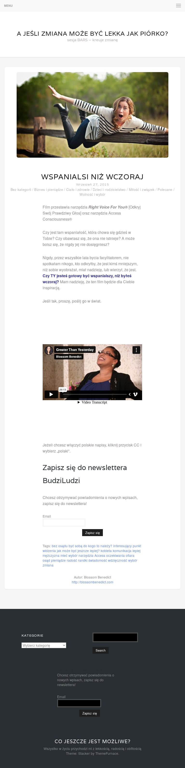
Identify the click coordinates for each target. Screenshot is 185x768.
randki (82, 560)
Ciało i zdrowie (78, 189)
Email (47, 516)
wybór (132, 560)
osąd (46, 560)
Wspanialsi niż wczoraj (92, 177)
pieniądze (58, 560)
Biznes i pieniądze (48, 189)
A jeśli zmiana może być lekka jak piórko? (92, 33)
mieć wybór (69, 555)
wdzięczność (117, 560)
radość (72, 560)
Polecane (165, 189)
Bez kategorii (21, 189)
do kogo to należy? (97, 545)
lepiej (136, 550)
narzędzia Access (92, 555)
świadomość (97, 560)
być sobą (75, 545)
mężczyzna (51, 555)
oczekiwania (115, 555)
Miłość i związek (142, 189)
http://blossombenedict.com (92, 581)
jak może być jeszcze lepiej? (78, 550)
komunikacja (122, 550)
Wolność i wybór (92, 194)
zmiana (48, 565)
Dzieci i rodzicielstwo (109, 189)
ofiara (130, 555)
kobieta (106, 550)
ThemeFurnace (106, 753)
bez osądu (60, 545)
